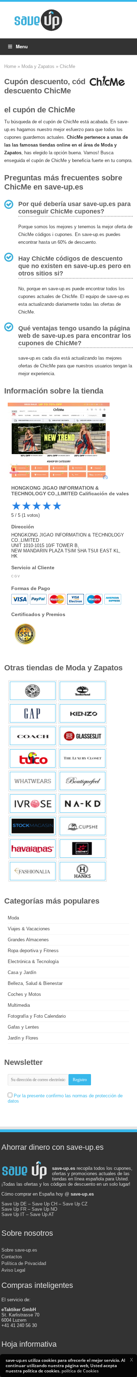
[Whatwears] (33, 781)
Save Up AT (42, 1214)
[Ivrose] (33, 803)
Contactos (11, 1256)
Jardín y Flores (23, 1038)
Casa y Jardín (22, 972)
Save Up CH (44, 1204)
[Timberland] (82, 691)
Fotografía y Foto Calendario (37, 1016)
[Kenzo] (82, 713)
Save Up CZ (75, 1204)
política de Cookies (80, 1371)
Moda (13, 917)
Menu (22, 46)
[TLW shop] (33, 691)
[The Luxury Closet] (82, 758)
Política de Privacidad (23, 1263)
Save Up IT (13, 1214)
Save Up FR (13, 1209)
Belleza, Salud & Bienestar (35, 983)
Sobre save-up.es (19, 1250)
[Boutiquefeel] (82, 781)
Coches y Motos (24, 994)
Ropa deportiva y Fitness (33, 950)
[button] (131, 1360)
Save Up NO (44, 1209)
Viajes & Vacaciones (29, 928)
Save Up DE (14, 1204)
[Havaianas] (33, 848)
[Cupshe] (82, 826)
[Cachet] (82, 848)
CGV (15, 576)
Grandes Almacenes (28, 939)
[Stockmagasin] (33, 826)
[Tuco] (33, 758)
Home (10, 66)
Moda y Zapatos (37, 66)
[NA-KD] (82, 803)
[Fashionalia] (33, 871)
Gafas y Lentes (23, 1027)
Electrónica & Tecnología (33, 961)
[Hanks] (82, 871)
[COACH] (33, 736)
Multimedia (19, 1005)
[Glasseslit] (82, 736)
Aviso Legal (13, 1270)
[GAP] (33, 713)
